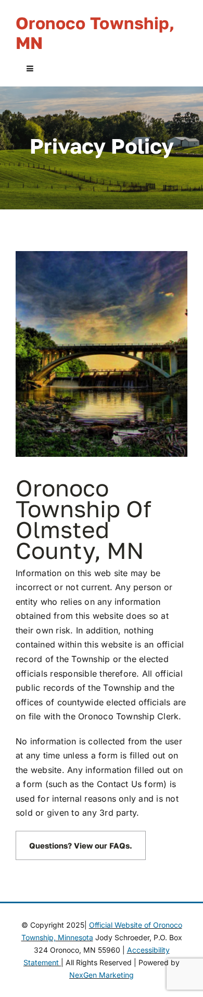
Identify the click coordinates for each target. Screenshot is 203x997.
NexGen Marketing (101, 974)
